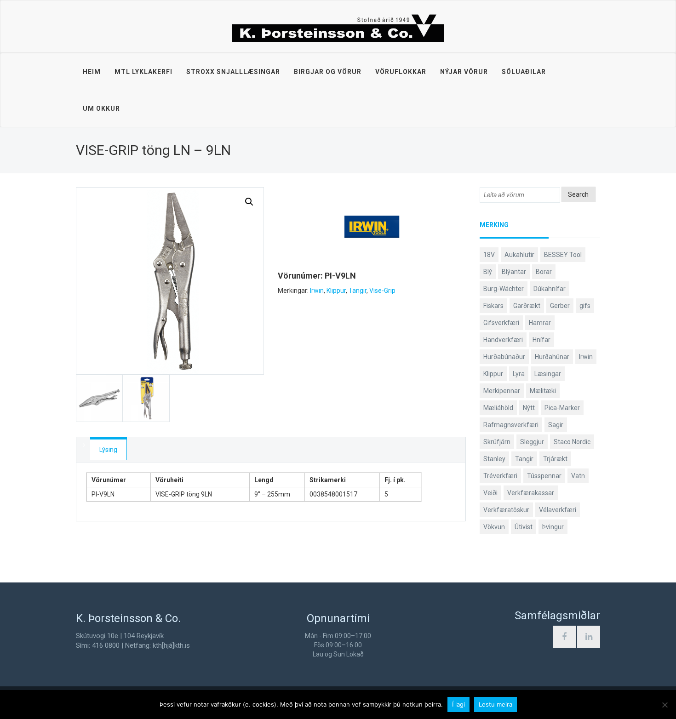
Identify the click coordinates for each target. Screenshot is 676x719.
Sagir (555, 424)
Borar (544, 271)
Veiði (490, 492)
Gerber (560, 305)
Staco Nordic (572, 441)
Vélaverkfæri (557, 510)
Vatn (578, 475)
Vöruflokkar (400, 71)
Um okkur (101, 108)
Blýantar (514, 271)
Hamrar (540, 322)
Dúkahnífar (549, 288)
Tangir (358, 290)
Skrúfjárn (496, 441)
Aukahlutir (519, 254)
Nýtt (529, 407)
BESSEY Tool (563, 254)
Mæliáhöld (498, 407)
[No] (664, 704)
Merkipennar (501, 390)
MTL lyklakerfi (143, 71)
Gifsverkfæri (501, 322)
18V (489, 254)
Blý (487, 271)
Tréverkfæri (500, 475)
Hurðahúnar (552, 356)
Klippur (336, 290)
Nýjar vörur (464, 71)
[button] (249, 202)
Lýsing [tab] (108, 449)
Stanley (494, 458)
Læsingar (547, 373)
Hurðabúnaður (504, 356)
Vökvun (494, 527)
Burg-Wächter (503, 288)
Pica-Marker (562, 407)
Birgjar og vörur (327, 71)
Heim (92, 71)
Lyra (519, 373)
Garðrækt (526, 305)
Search (578, 194)
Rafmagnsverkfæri (511, 424)
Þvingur (553, 527)
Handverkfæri (503, 339)
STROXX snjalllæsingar (233, 71)
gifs (584, 305)
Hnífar (541, 339)
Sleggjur (532, 441)
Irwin (317, 290)
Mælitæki (543, 390)
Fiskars (493, 305)
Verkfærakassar (530, 492)
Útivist (524, 527)
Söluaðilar (524, 71)
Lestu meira (495, 704)
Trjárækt (555, 458)
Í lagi (458, 704)
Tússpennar (544, 475)
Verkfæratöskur (506, 510)
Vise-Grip (382, 290)
